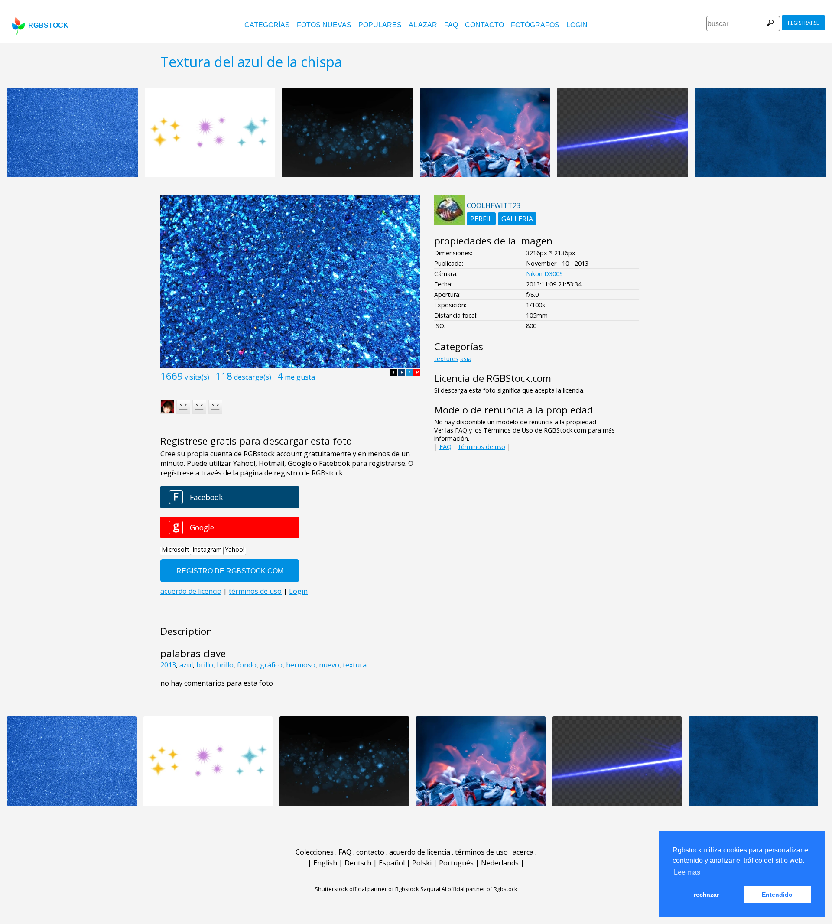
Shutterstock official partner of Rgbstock (367, 889)
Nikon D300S (544, 274)
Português (456, 863)
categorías (267, 25)
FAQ (451, 25)
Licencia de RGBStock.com (492, 378)
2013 (168, 665)
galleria (517, 219)
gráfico (271, 665)
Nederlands (500, 863)
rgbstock (48, 25)
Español (392, 863)
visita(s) (197, 377)
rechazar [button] (706, 894)
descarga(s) (252, 377)
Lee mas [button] (687, 872)
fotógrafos (535, 25)
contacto (484, 25)
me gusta (300, 377)
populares (380, 25)
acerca (523, 852)
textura (355, 665)
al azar (423, 25)
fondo (247, 665)
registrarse (803, 22)
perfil (481, 219)
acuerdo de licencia (419, 852)
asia (465, 359)
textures (446, 359)
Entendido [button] (777, 894)
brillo (204, 665)
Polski (422, 863)
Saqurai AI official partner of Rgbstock (468, 889)
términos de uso (481, 446)
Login (577, 25)
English (325, 863)
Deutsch (357, 863)
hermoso (300, 665)
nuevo (329, 665)
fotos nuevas (324, 25)
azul (186, 665)
